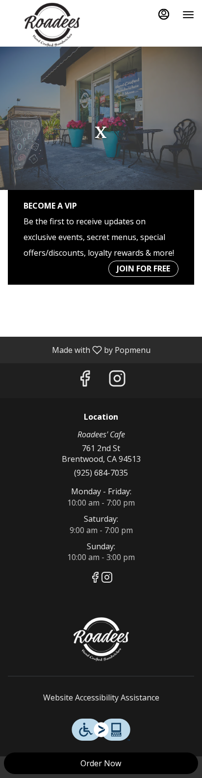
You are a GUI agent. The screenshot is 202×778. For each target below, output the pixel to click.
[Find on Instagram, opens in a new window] (117, 380)
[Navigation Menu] (188, 14)
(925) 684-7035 (101, 472)
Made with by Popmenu (79, 349)
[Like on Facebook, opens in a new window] (85, 380)
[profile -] (164, 14)
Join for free (143, 268)
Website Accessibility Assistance (101, 697)
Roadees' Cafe (101, 639)
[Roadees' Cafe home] (52, 24)
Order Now (100, 763)
